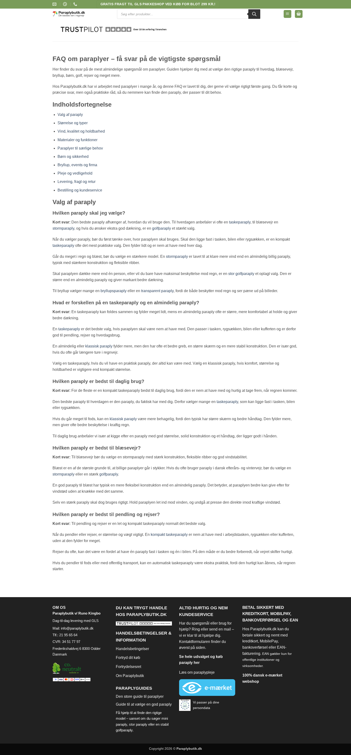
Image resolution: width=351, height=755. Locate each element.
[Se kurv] (299, 14)
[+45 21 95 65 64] (75, 4)
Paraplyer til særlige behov (80, 148)
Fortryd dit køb (128, 658)
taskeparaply (239, 222)
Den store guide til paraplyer (140, 696)
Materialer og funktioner (77, 140)
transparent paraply (157, 291)
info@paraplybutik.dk (77, 628)
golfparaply (161, 228)
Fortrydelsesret (128, 667)
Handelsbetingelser (132, 649)
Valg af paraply (70, 115)
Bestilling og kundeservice (80, 190)
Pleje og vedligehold (75, 173)
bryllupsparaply (114, 291)
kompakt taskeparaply (169, 535)
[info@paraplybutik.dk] (55, 4)
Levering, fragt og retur (77, 182)
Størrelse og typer (73, 123)
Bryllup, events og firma (77, 165)
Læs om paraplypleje (197, 672)
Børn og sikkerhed (73, 157)
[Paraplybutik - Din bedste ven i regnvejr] (72, 14)
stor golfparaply (241, 274)
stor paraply (138, 724)
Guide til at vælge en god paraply (144, 704)
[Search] (254, 14)
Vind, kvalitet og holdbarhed (81, 131)
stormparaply (63, 228)
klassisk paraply (98, 346)
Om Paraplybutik (130, 676)
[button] (287, 14)
